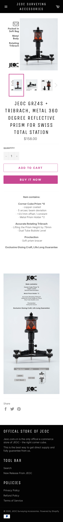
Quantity (9, 148)
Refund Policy (11, 495)
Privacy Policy (12, 490)
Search (8, 468)
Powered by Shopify (49, 511)
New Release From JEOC (18, 473)
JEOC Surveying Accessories (31, 6)
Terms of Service (13, 500)
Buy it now (30, 179)
